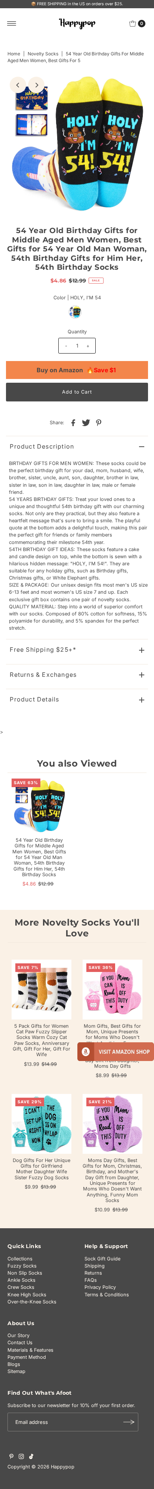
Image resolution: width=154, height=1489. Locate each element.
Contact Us (20, 1342)
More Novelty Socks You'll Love (77, 928)
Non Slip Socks (24, 1273)
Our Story (18, 1335)
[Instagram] (21, 1457)
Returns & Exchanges (43, 674)
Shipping (94, 1266)
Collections (20, 1259)
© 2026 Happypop (52, 1467)
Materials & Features (30, 1350)
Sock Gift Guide (102, 1259)
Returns (93, 1273)
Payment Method (26, 1357)
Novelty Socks (43, 53)
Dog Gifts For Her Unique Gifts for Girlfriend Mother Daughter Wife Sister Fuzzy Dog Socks (41, 1169)
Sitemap (16, 1371)
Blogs (13, 1364)
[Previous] (18, 85)
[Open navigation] (12, 23)
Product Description (42, 446)
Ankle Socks (21, 1280)
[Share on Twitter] (86, 422)
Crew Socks (20, 1287)
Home (13, 53)
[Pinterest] (11, 1457)
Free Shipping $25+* (43, 649)
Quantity (77, 331)
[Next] (36, 85)
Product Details (34, 699)
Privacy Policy (100, 1287)
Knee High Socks (26, 1294)
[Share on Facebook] (73, 422)
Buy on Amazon (76, 370)
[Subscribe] (129, 1422)
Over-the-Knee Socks (31, 1302)
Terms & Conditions (106, 1294)
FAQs (90, 1280)
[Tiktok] (31, 1457)
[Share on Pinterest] (98, 422)
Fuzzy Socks (22, 1266)
